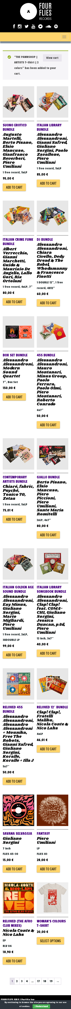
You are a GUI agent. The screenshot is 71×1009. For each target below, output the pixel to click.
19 (51, 981)
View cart (52, 58)
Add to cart (14, 187)
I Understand (41, 1006)
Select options (50, 940)
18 (44, 981)
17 (38, 981)
